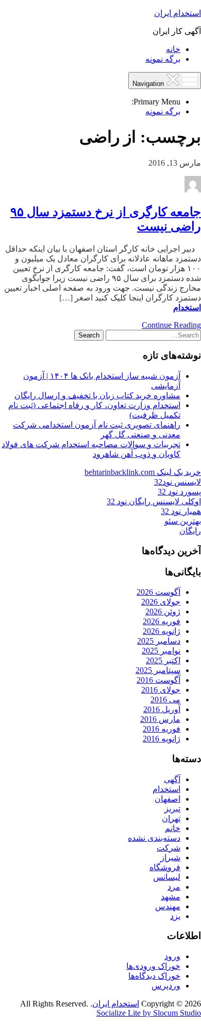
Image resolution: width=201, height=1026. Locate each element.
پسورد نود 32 (179, 491)
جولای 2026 (160, 601)
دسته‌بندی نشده (154, 838)
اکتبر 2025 (163, 660)
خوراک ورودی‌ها (153, 966)
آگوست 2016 (158, 680)
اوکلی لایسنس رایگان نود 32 (154, 501)
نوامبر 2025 (161, 650)
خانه (173, 49)
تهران (171, 818)
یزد (175, 916)
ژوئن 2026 (162, 611)
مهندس (167, 906)
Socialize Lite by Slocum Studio (148, 1013)
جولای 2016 (160, 689)
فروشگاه (164, 867)
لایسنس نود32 (177, 481)
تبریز (172, 808)
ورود (172, 956)
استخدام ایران (177, 13)
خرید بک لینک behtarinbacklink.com (143, 472)
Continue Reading (171, 325)
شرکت (168, 847)
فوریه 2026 (161, 621)
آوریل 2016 (161, 709)
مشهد (170, 896)
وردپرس (166, 985)
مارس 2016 (160, 719)
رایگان (190, 530)
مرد (173, 886)
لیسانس (166, 877)
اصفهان (167, 798)
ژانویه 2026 (161, 631)
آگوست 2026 (158, 592)
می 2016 (165, 699)
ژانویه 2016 (161, 738)
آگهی (172, 779)
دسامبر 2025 (158, 640)
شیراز (170, 857)
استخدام (187, 307)
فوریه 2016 (161, 728)
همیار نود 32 (181, 511)
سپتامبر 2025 (158, 670)
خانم (172, 828)
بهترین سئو (182, 521)
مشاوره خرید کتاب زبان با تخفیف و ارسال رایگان (97, 395)
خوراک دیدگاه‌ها (154, 975)
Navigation (149, 83)
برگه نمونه (162, 59)
